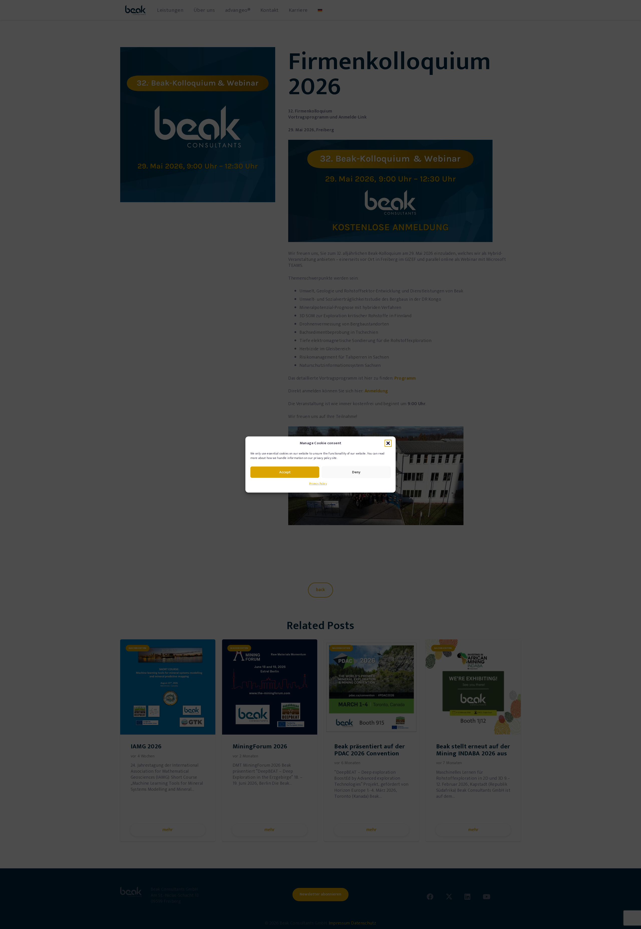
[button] (388, 443)
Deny (356, 472)
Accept (285, 472)
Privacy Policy (318, 483)
